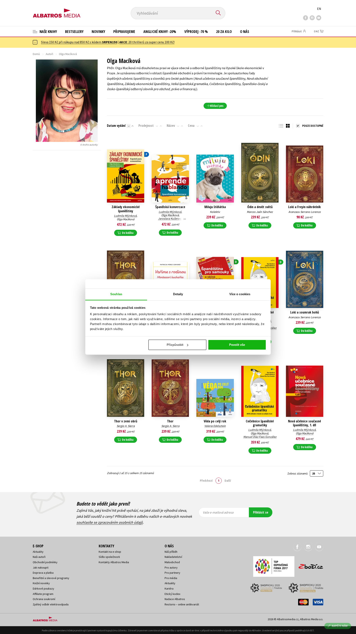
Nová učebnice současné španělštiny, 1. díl (304, 423)
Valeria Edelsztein (215, 426)
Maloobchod (172, 562)
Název (171, 125)
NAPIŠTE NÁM (340, 626)
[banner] (57, 9)
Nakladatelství (173, 557)
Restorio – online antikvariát (182, 604)
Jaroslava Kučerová (170, 218)
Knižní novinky (41, 583)
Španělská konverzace (170, 207)
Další (228, 480)
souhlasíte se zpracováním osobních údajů (109, 522)
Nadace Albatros (175, 599)
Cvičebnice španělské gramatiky (260, 423)
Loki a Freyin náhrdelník (304, 207)
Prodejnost (146, 125)
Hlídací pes (216, 106)
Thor (170, 421)
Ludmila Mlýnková (125, 216)
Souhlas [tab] (116, 294)
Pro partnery (172, 573)
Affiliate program (43, 594)
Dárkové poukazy (43, 588)
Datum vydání (116, 125)
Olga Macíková (125, 219)
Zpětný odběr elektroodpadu (51, 604)
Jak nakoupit (40, 567)
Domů (36, 54)
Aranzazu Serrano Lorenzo (304, 212)
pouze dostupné (312, 126)
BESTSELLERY (74, 31)
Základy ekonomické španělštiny (126, 209)
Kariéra (169, 588)
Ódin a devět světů (260, 207)
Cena (191, 125)
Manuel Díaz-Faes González (259, 437)
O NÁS (244, 31)
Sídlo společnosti (109, 557)
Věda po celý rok (215, 421)
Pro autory (171, 567)
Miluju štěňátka (215, 207)
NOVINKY (98, 31)
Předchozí (206, 480)
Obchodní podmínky (45, 562)
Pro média (171, 578)
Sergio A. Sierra (126, 426)
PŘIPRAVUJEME (124, 31)
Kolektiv (215, 212)
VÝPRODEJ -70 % (196, 31)
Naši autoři (39, 557)
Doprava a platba (43, 573)
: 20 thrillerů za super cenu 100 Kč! (146, 42)
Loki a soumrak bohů (304, 312)
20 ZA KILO (224, 31)
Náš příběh (171, 552)
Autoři (49, 54)
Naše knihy (48, 31)
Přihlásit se (260, 512)
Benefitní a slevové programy (51, 578)
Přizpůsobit (175, 344)
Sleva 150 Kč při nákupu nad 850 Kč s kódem (79, 42)
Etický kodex (172, 594)
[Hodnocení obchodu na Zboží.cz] (308, 565)
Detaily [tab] (178, 294)
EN (319, 9)
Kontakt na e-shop (110, 552)
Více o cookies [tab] (239, 294)
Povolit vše (237, 344)
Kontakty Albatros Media (114, 562)
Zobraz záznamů (297, 473)
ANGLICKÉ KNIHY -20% (159, 31)
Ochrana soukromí (44, 599)
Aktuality (38, 552)
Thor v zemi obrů (125, 421)
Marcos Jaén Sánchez (260, 212)
